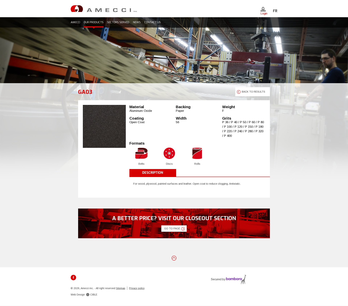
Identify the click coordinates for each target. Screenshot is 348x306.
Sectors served (118, 22)
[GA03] (104, 126)
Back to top (174, 257)
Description (152, 172)
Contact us (152, 22)
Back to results (253, 91)
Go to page (172, 228)
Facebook (73, 277)
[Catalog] (104, 8)
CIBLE (93, 294)
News (137, 22)
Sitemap (120, 288)
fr (275, 11)
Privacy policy (137, 288)
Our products (93, 22)
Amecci (75, 22)
